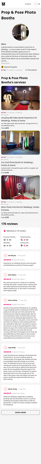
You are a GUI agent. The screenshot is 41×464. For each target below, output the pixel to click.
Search (29, 4)
